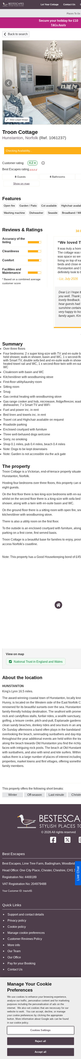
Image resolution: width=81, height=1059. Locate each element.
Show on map (21, 183)
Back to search (18, 34)
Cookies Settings (40, 1030)
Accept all (40, 1052)
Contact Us (69, 4)
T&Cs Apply (58, 24)
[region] (40, 1018)
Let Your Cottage (50, 4)
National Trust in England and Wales (38, 661)
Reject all (40, 1041)
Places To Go (73, 13)
